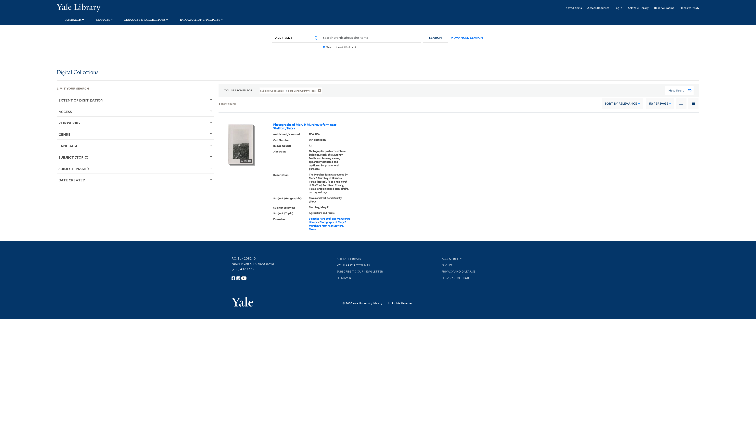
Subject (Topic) (73, 157)
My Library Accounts (353, 265)
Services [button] (103, 20)
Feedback (343, 277)
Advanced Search (467, 38)
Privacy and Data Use (458, 271)
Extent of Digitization (80, 100)
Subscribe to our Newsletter (359, 271)
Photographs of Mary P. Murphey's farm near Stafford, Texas (304, 126)
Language (68, 145)
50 (658, 103)
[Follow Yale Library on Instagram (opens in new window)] (238, 278)
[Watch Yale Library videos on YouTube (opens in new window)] (243, 278)
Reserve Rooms (664, 8)
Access (65, 111)
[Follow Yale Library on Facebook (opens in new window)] (233, 278)
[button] (435, 38)
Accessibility (452, 259)
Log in (618, 8)
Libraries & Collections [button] (145, 20)
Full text (350, 47)
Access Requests (598, 8)
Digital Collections (77, 72)
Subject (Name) (73, 168)
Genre (64, 134)
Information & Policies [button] (200, 20)
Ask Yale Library (638, 8)
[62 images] (240, 143)
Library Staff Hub (455, 277)
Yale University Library (105, 7)
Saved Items (574, 8)
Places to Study (689, 8)
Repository (69, 123)
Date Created (71, 180)
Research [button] (73, 20)
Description (334, 47)
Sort (621, 103)
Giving (447, 265)
